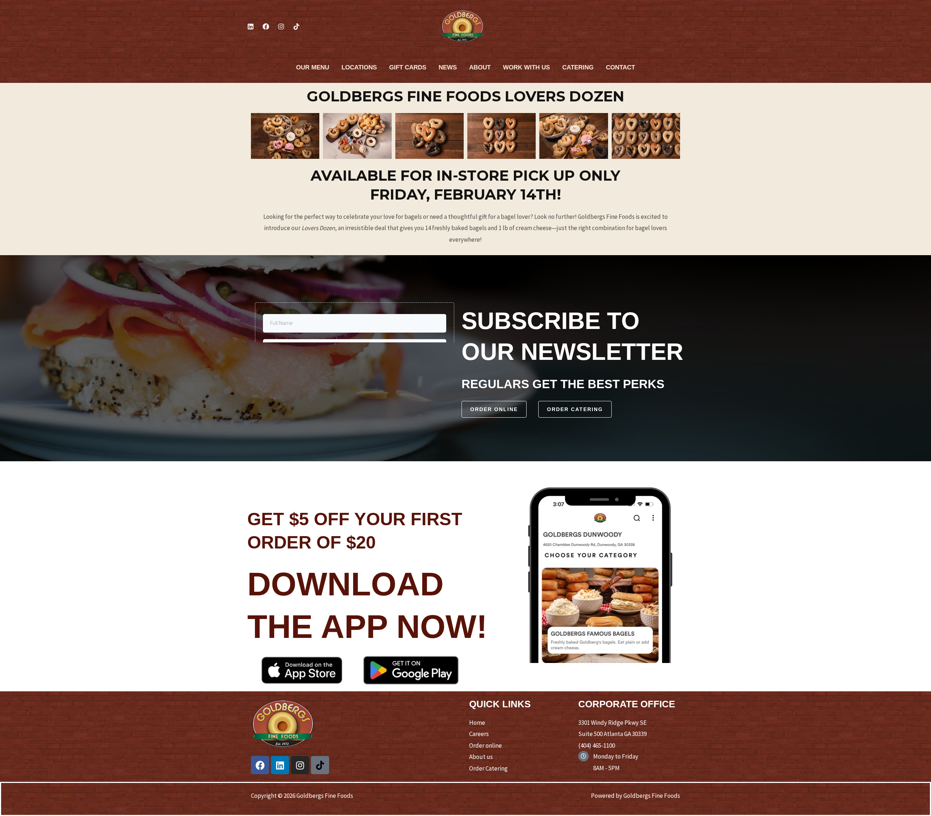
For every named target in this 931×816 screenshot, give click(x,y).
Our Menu (312, 67)
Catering (578, 67)
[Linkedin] (250, 26)
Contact (620, 67)
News (448, 67)
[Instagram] (281, 26)
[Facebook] (266, 26)
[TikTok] (296, 26)
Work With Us (526, 67)
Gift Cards (407, 67)
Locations (359, 67)
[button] (494, 409)
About (480, 67)
